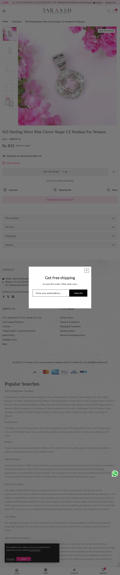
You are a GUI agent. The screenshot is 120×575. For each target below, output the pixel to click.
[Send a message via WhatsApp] (115, 473)
